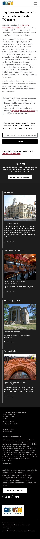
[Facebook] (3, 497)
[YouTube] (18, 497)
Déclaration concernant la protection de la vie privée (16, 524)
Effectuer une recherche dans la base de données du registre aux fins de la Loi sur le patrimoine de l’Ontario (18, 126)
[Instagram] (12, 497)
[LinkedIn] (16, 497)
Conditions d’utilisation (8, 526)
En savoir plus (6, 464)
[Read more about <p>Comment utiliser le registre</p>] (20, 267)
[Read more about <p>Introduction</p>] (20, 208)
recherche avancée (11, 153)
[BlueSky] (9, 497)
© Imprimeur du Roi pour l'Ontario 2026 (12, 522)
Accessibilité (5, 529)
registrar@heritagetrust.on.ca (23, 110)
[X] (6, 497)
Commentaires (7, 431)
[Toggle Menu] (35, 3)
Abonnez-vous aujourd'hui (14, 490)
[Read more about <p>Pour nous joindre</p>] (20, 367)
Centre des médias (8, 429)
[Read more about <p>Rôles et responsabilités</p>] (20, 317)
